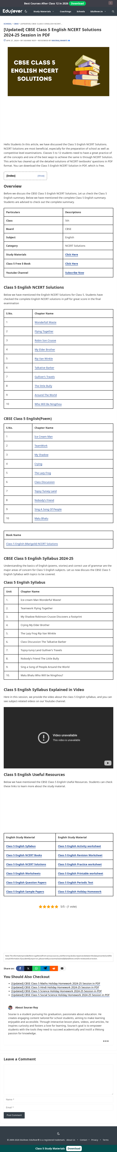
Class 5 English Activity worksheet (79, 846)
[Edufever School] (13, 11)
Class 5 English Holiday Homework (79, 891)
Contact (83, 1140)
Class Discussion (45, 482)
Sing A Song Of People (48, 509)
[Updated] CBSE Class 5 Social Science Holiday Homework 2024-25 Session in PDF (60, 995)
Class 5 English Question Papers (26, 882)
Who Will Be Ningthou (48, 404)
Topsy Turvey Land (46, 491)
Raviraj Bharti (59, 40)
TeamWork (41, 445)
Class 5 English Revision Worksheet (80, 855)
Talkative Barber (44, 367)
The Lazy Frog (43, 473)
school (8, 24)
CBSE (16, 24)
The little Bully (43, 386)
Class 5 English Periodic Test (75, 882)
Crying (38, 464)
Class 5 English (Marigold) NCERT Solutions (32, 543)
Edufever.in (96, 11)
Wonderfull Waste (45, 322)
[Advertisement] (58, 121)
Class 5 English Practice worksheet (80, 864)
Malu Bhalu (41, 518)
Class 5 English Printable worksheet (80, 873)
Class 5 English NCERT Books (24, 855)
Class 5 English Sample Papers (25, 891)
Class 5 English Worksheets (23, 873)
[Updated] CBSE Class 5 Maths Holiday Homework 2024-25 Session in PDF (55, 983)
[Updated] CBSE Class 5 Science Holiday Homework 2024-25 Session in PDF (56, 991)
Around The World (46, 395)
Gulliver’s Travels (45, 376)
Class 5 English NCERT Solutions (26, 864)
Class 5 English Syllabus (21, 846)
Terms (106, 1140)
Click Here (71, 254)
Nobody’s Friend (44, 500)
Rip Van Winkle (44, 358)
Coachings (65, 11)
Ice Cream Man (44, 436)
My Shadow (41, 454)
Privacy (94, 1140)
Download (77, 3)
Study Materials (42, 11)
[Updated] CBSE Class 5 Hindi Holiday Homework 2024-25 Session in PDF (55, 987)
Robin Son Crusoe (45, 340)
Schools (81, 11)
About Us (70, 1140)
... (106, 1039)
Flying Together (44, 331)
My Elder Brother (45, 349)
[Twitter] (28, 968)
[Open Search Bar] (113, 11)
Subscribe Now (74, 272)
